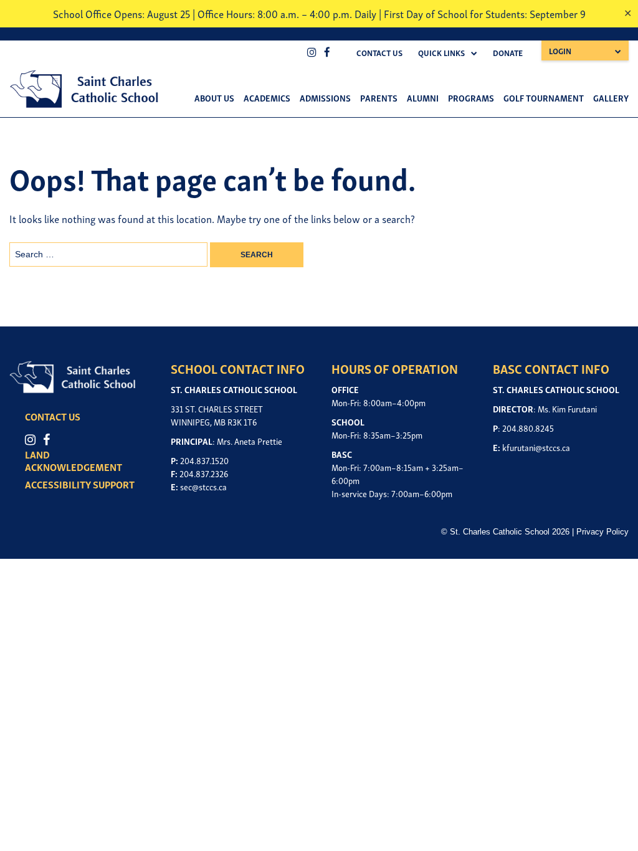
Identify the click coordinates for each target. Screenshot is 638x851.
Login (560, 50)
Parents (379, 97)
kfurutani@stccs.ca (536, 447)
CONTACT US (52, 416)
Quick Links (441, 52)
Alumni (423, 97)
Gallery (611, 97)
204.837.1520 (204, 460)
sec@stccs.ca (203, 486)
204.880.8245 (528, 428)
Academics (267, 97)
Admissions (325, 97)
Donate (508, 52)
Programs (471, 97)
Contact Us (379, 52)
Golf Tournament (543, 97)
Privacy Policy (602, 531)
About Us (214, 97)
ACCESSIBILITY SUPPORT (80, 484)
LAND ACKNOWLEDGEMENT (73, 460)
